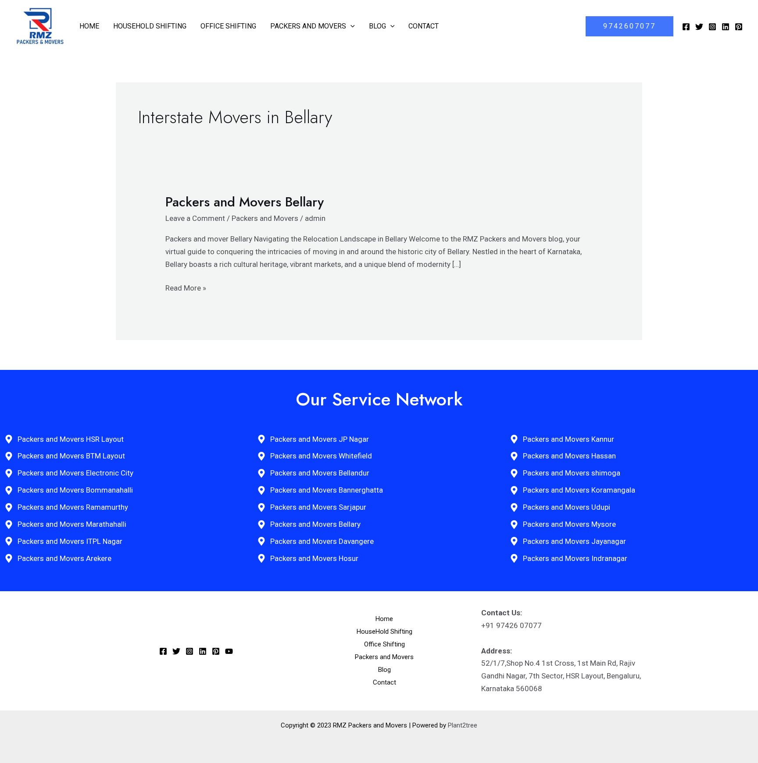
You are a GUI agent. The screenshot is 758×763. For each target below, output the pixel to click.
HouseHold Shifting (149, 26)
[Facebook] (686, 27)
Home (89, 26)
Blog (377, 26)
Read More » (185, 287)
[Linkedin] (725, 27)
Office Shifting (228, 26)
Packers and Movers (308, 26)
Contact (423, 26)
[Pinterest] (739, 27)
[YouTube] (229, 651)
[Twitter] (699, 27)
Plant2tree (462, 725)
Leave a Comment (195, 218)
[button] (350, 26)
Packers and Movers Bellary (244, 201)
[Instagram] (712, 27)
